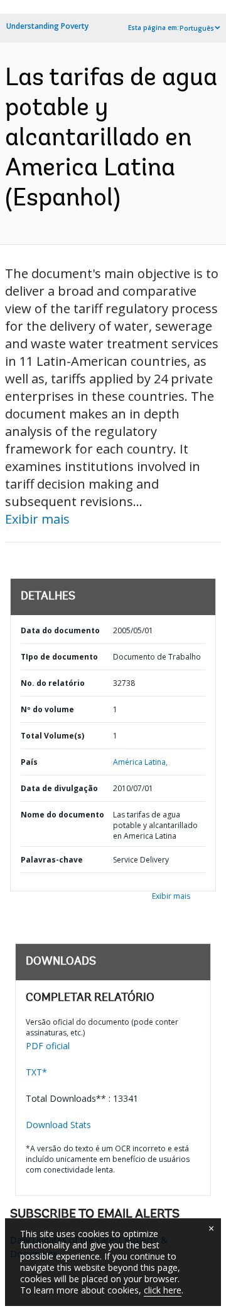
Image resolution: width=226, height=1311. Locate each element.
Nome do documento (62, 814)
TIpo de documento (59, 656)
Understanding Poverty (47, 26)
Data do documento (60, 630)
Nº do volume (47, 709)
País (29, 762)
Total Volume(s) (52, 735)
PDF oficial (48, 1046)
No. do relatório (53, 683)
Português (197, 28)
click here (162, 1290)
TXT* (36, 1072)
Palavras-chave (52, 859)
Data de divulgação (59, 788)
